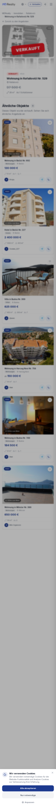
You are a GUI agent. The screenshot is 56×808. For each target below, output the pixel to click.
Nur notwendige (28, 795)
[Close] (52, 772)
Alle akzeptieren (28, 788)
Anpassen (29, 802)
